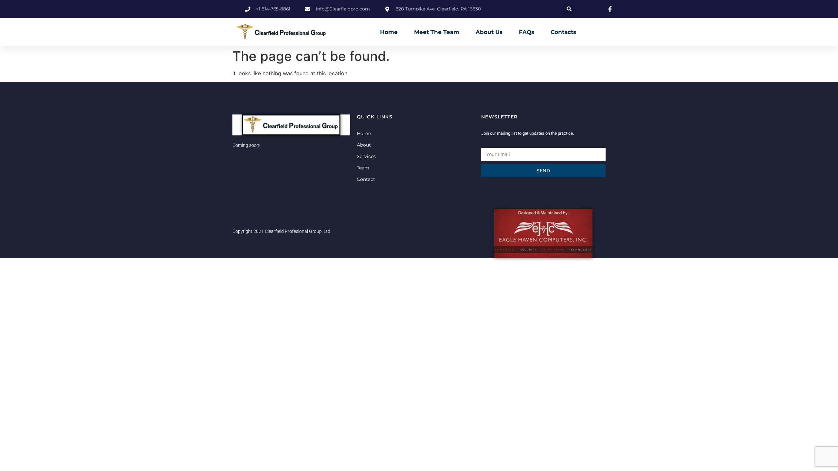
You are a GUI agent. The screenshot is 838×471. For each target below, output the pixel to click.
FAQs (526, 32)
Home (389, 32)
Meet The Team (436, 32)
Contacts (563, 32)
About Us (489, 32)
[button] (569, 9)
